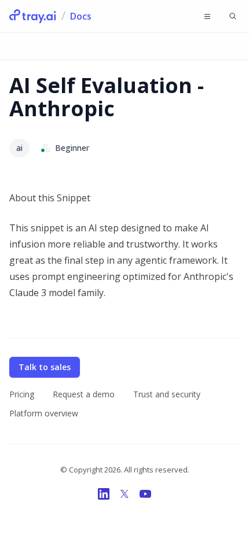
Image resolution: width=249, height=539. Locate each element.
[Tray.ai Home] (33, 16)
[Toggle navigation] (207, 16)
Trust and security (166, 394)
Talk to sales (45, 366)
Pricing (21, 394)
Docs (80, 16)
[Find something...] (233, 16)
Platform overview (43, 413)
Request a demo (84, 394)
